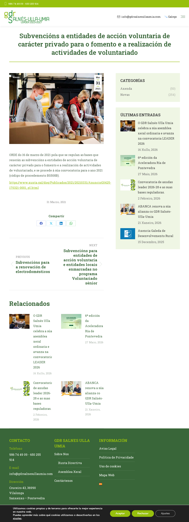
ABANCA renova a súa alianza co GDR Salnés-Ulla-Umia (94, 393)
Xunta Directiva (70, 463)
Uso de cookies (110, 466)
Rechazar (142, 513)
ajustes (17, 518)
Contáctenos (63, 480)
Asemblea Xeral (69, 472)
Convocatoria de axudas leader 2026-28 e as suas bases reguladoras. (43, 396)
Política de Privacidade (116, 457)
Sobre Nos (61, 454)
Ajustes (165, 513)
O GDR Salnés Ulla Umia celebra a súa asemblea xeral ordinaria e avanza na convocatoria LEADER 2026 (42, 341)
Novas (16, 77)
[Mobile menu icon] (183, 16)
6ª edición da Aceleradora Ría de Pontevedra (94, 326)
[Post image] (19, 321)
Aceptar (120, 513)
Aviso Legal (107, 448)
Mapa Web (106, 475)
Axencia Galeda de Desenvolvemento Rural (155, 233)
